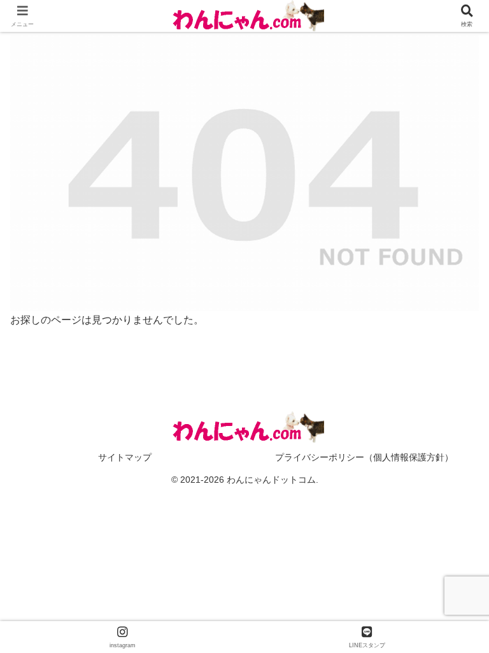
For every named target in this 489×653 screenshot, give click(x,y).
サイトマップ (125, 457)
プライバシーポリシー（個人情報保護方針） (364, 457)
